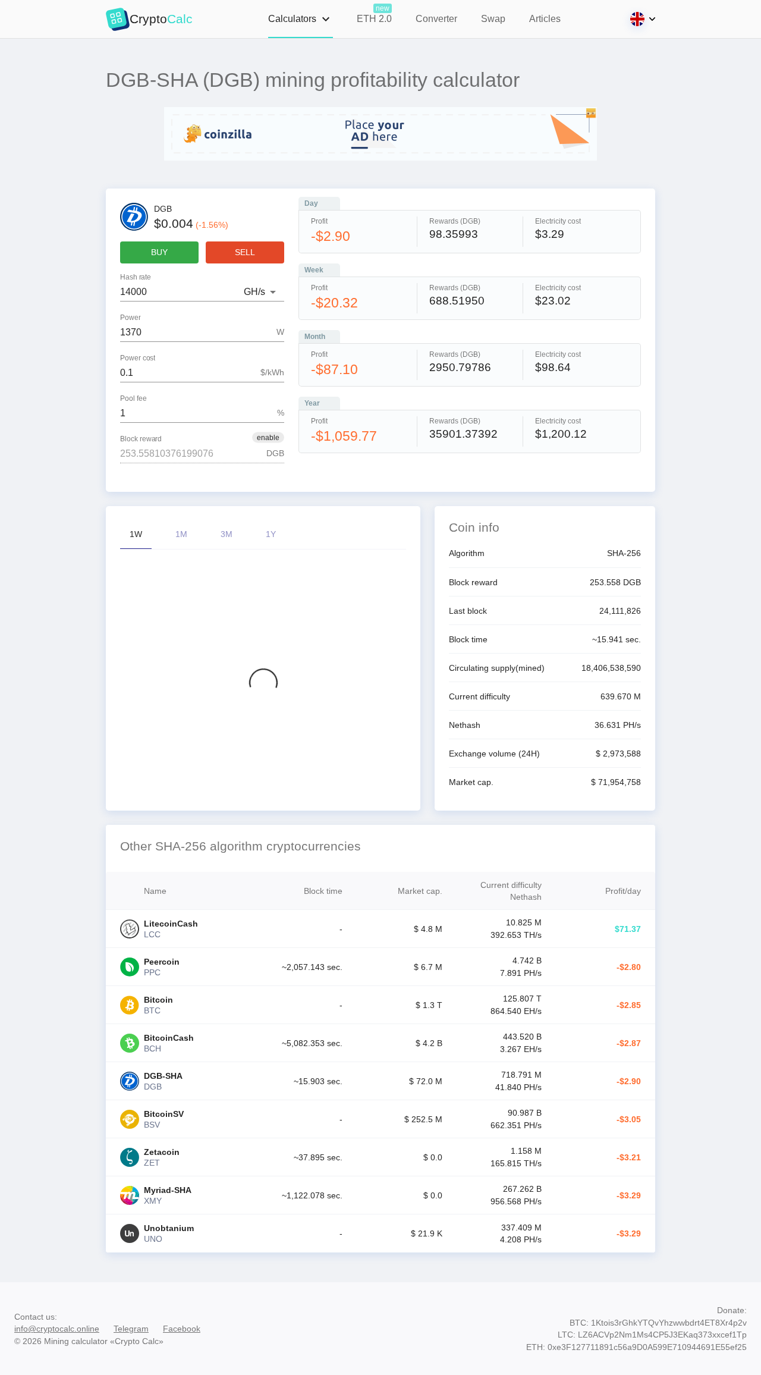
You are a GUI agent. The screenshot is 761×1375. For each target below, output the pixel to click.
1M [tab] (181, 534)
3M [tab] (226, 534)
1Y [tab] (271, 534)
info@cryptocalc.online (56, 1328)
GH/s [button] (254, 292)
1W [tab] (136, 534)
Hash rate (135, 277)
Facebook (181, 1328)
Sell (245, 252)
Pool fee (133, 398)
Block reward (141, 438)
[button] (268, 437)
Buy (159, 252)
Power (130, 317)
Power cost (137, 358)
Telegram (131, 1328)
